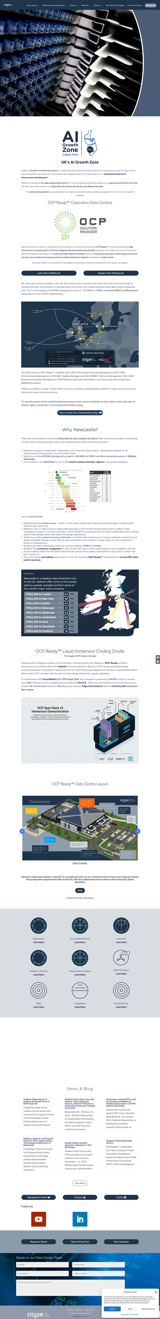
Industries (84, 5)
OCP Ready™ (102, 247)
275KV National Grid (52, 293)
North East (49, 461)
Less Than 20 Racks (48, 273)
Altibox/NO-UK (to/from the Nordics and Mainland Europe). (77, 186)
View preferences (148, 1309)
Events (119, 1197)
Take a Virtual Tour (80, 1241)
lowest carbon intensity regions (86, 461)
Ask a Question (121, 1241)
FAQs (80, 890)
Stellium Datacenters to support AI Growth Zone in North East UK (36, 1101)
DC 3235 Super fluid (61, 679)
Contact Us (151, 5)
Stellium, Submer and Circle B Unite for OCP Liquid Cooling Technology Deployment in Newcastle (38, 1142)
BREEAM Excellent (31, 383)
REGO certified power (126, 290)
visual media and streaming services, (46, 257)
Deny (130, 1309)
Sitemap (79, 1310)
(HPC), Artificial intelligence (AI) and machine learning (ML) (69, 250)
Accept (112, 1309)
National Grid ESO (35, 517)
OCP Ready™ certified (52, 372)
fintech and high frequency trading (68, 254)
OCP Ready (61, 783)
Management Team (37, 1197)
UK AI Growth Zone (134, 5)
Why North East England (115, 5)
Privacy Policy (134, 1314)
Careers (78, 1197)
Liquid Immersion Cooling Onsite (93, 651)
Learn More (38, 942)
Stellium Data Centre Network (53, 5)
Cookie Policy (125, 1314)
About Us (97, 5)
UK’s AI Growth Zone (80, 162)
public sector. (108, 257)
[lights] (80, 115)
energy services (101, 254)
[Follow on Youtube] (38, 1219)
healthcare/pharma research (76, 257)
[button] (156, 1292)
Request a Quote (38, 1241)
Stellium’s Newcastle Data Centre (119, 1141)
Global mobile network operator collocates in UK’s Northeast (78, 1145)
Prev (22, 831)
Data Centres (32, 5)
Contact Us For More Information (80, 898)
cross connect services (45, 392)
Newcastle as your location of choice (77, 438)
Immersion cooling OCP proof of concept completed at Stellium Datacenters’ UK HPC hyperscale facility (121, 1102)
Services (73, 5)
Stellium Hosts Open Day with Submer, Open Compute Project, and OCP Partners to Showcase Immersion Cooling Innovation (80, 1103)
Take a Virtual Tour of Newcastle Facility (79, 412)
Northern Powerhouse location (44, 170)
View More (80, 1183)
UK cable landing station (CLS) (54, 183)
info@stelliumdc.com (80, 1316)
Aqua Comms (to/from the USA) (123, 183)
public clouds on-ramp (105, 388)
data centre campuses (123, 286)
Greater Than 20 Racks (109, 273)
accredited (47, 557)
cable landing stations (39, 192)
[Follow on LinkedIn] (80, 1219)
